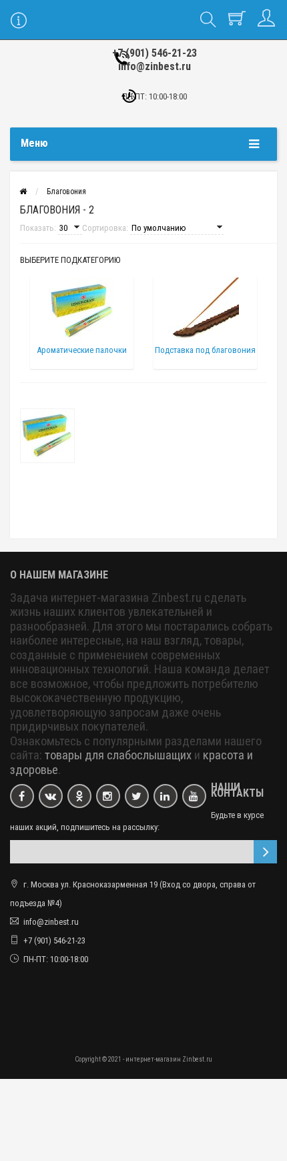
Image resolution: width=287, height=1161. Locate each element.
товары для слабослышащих (118, 755)
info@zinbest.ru (154, 66)
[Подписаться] (265, 851)
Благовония (66, 191)
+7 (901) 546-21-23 (154, 53)
